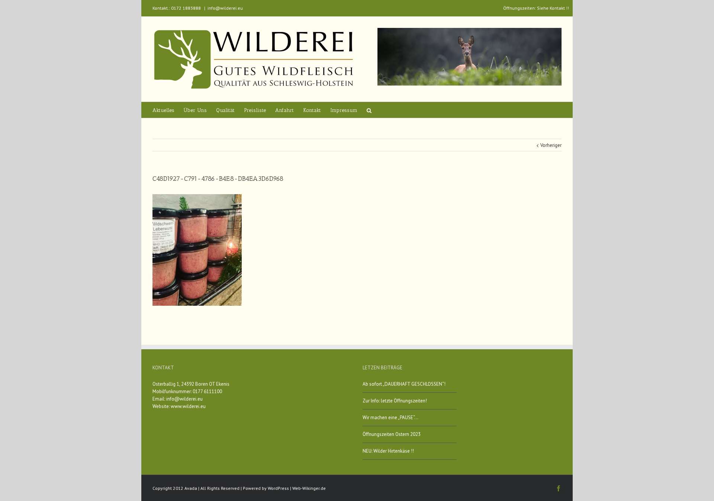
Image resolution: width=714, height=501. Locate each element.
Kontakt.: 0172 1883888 (176, 8)
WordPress (278, 488)
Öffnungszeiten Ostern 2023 (392, 434)
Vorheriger (551, 145)
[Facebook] (559, 488)
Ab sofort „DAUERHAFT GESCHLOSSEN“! (404, 384)
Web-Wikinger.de (309, 488)
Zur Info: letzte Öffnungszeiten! (395, 401)
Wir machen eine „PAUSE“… (390, 417)
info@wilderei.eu (225, 8)
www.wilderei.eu (188, 406)
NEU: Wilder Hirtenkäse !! (388, 451)
